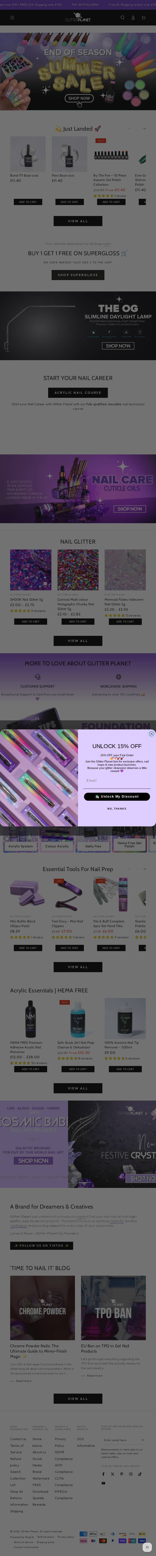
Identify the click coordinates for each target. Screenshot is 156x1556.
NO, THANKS (117, 808)
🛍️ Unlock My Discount (117, 796)
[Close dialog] (151, 733)
